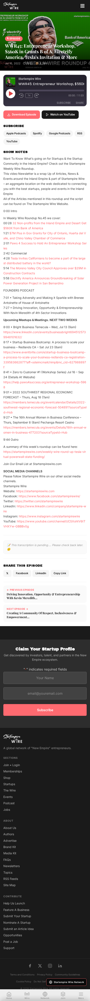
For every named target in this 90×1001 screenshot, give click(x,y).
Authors (8, 834)
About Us (9, 828)
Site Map (9, 885)
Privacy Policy (44, 974)
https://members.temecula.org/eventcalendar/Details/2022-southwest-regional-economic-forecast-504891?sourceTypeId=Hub (45, 407)
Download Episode (24, 114)
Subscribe (64, 103)
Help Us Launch (14, 903)
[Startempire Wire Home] (10, 6)
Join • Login (11, 765)
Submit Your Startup (17, 916)
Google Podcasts (59, 133)
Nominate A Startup (17, 922)
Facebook (22, 573)
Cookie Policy (23, 981)
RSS (79, 133)
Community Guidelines (67, 974)
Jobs (6, 809)
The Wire (9, 790)
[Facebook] (30, 966)
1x (29, 95)
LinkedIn (41, 573)
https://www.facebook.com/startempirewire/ (49, 496)
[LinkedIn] (60, 966)
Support (8, 948)
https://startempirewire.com (35, 491)
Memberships (12, 771)
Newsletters (11, 866)
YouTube (11, 141)
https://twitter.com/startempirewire (39, 501)
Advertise (10, 840)
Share (80, 103)
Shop (6, 778)
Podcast (9, 803)
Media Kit (9, 853)
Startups (9, 784)
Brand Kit (9, 847)
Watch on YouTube (62, 114)
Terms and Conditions (22, 974)
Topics (7, 872)
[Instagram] (50, 966)
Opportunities (12, 935)
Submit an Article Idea (18, 929)
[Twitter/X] (40, 966)
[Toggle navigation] (82, 6)
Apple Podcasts (16, 133)
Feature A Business (16, 910)
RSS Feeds (10, 879)
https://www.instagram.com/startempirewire (49, 516)
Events (8, 797)
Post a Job (10, 941)
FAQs (7, 859)
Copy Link (60, 573)
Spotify (37, 133)
